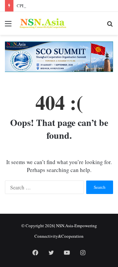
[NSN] (42, 23)
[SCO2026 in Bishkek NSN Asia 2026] (59, 56)
